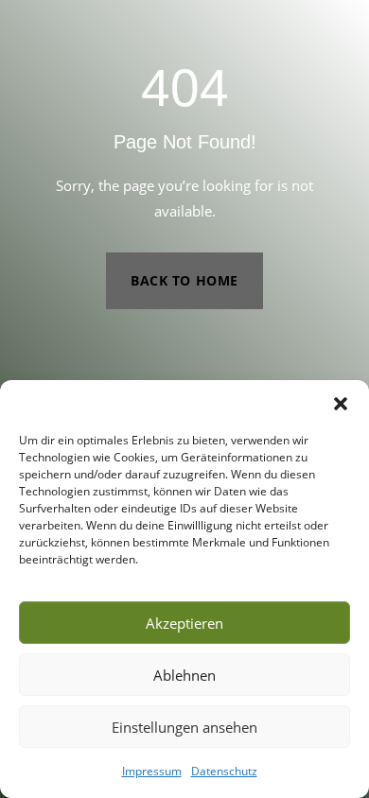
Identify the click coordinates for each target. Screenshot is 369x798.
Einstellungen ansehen (184, 727)
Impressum (152, 771)
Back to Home (184, 280)
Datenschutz (224, 771)
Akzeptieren (184, 623)
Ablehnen (184, 675)
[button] (340, 403)
